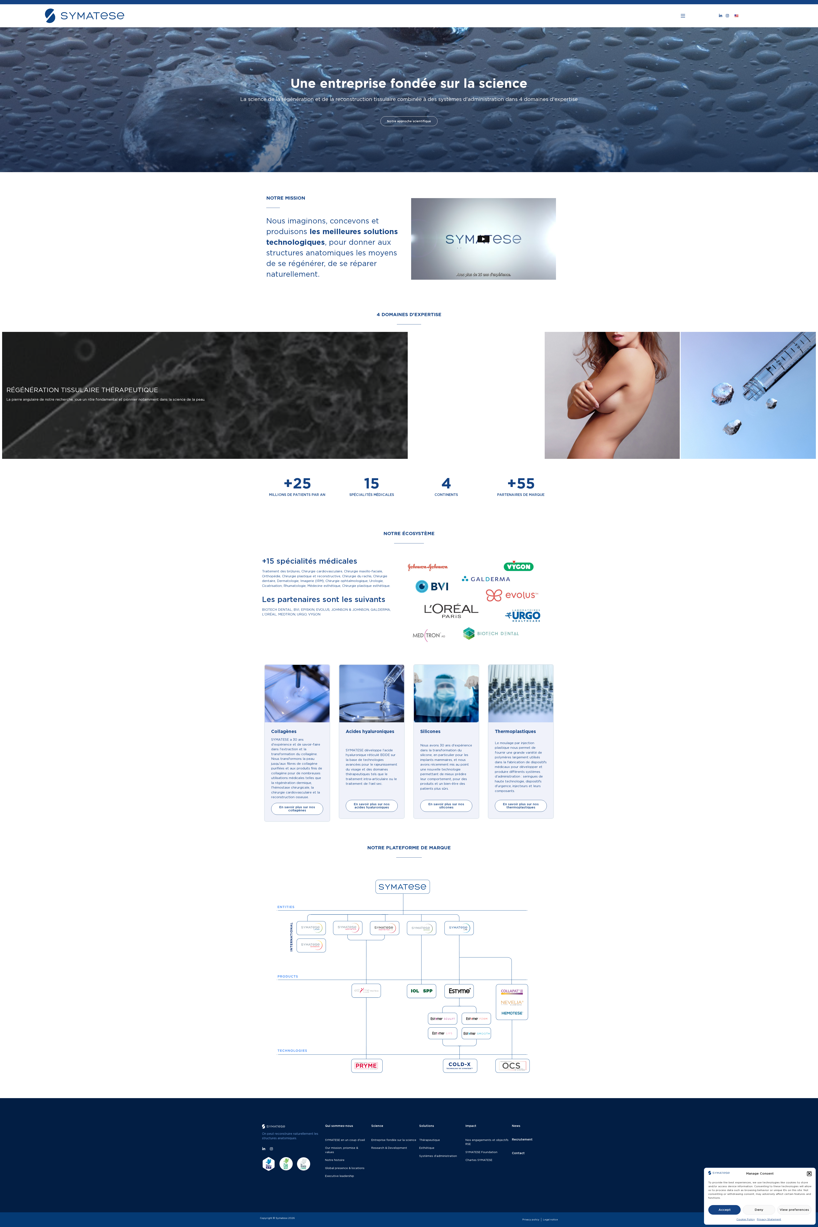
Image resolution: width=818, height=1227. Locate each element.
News (516, 1126)
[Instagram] (727, 15)
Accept (725, 1210)
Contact (518, 1153)
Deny (759, 1210)
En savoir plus (409, 125)
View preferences (794, 1210)
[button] (809, 1173)
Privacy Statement (769, 1219)
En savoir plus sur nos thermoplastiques (521, 805)
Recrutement (522, 1139)
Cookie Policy (745, 1219)
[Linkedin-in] (720, 15)
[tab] (205, 395)
